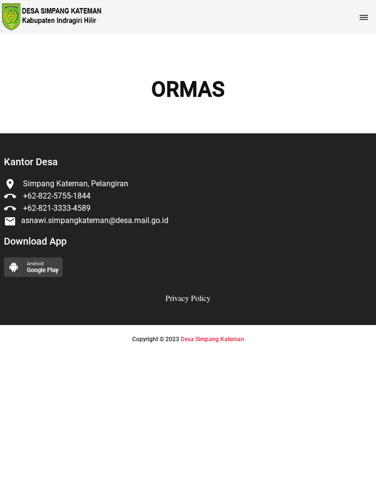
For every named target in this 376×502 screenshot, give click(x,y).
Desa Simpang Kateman (212, 339)
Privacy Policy (188, 298)
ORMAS (188, 89)
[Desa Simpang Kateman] (50, 17)
